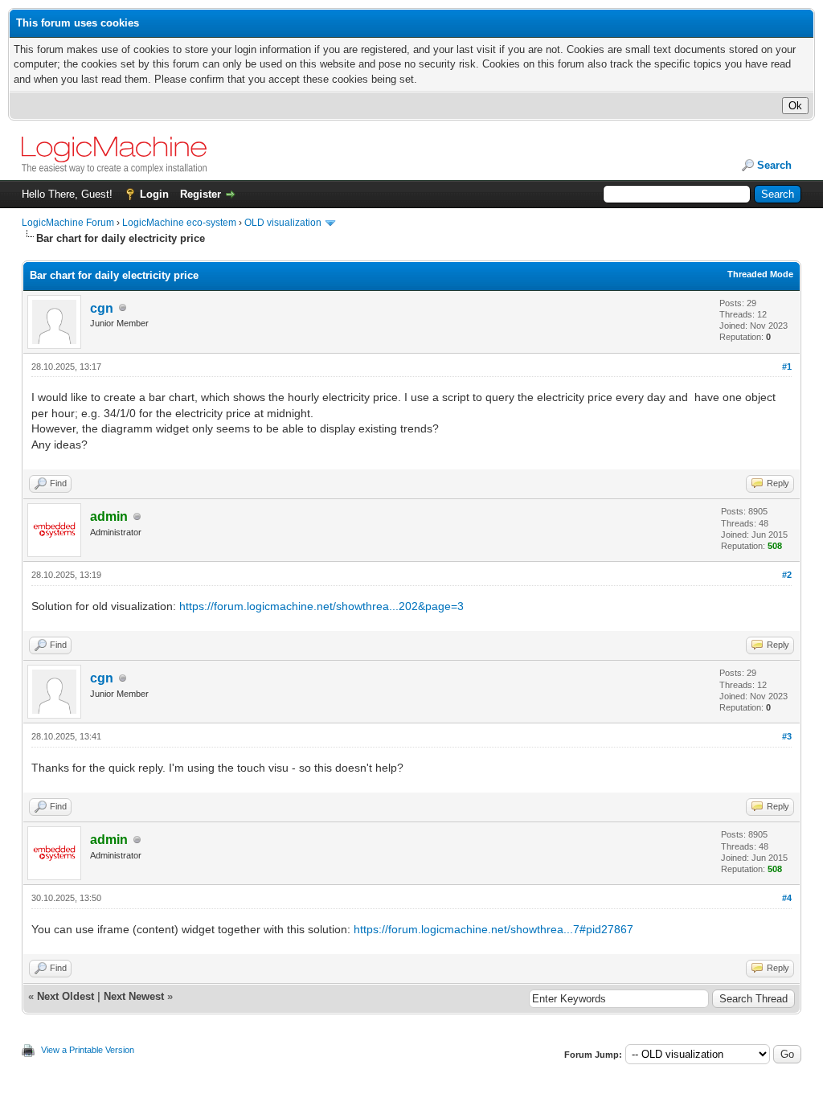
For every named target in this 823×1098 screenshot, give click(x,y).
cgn (101, 308)
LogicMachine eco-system (179, 222)
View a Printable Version (87, 1050)
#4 (787, 898)
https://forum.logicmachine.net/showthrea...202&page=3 (321, 606)
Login (154, 194)
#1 (787, 366)
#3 (787, 736)
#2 (787, 575)
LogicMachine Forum (68, 222)
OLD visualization (282, 222)
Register (200, 194)
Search (774, 165)
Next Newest (134, 996)
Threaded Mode (760, 274)
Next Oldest (65, 996)
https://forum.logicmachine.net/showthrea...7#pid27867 (493, 929)
